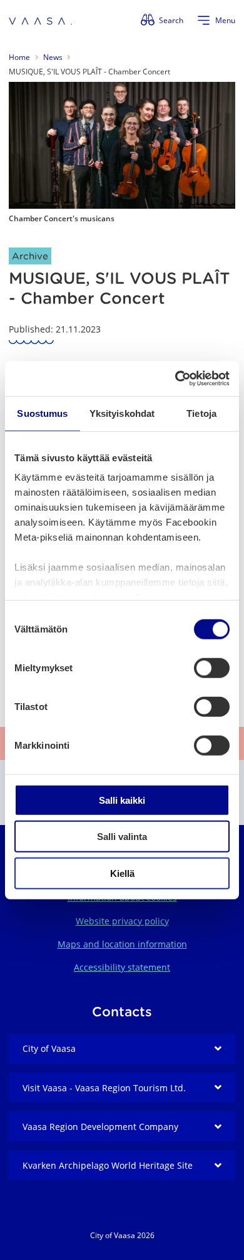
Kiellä (122, 873)
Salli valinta (122, 836)
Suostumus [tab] (42, 413)
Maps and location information (122, 944)
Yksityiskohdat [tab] (122, 413)
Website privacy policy (122, 921)
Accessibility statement (122, 967)
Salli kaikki (122, 799)
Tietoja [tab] (201, 413)
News (53, 57)
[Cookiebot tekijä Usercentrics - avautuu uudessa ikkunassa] (175, 379)
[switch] (212, 668)
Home (19, 57)
